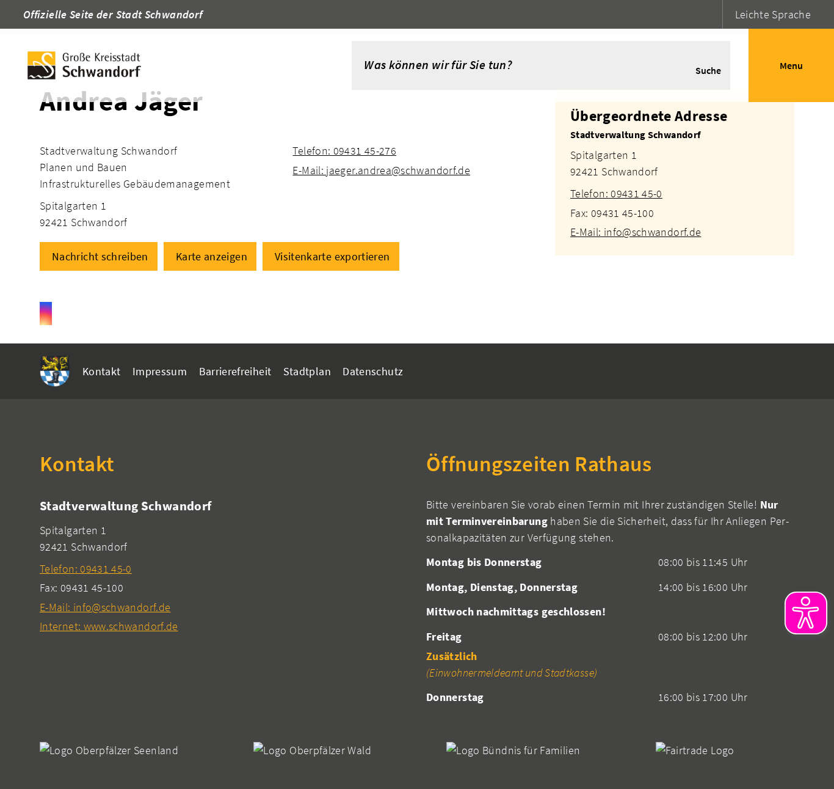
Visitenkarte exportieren (332, 256)
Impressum (159, 371)
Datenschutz (373, 371)
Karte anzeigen (211, 256)
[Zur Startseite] (157, 65)
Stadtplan (307, 371)
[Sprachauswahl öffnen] (711, 14)
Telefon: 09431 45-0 (616, 193)
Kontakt (101, 371)
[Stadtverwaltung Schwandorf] (674, 183)
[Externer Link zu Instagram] (46, 313)
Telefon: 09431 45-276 (344, 151)
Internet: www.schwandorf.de (109, 626)
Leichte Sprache (773, 14)
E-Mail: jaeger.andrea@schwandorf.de (381, 170)
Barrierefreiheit (235, 371)
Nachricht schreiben (100, 256)
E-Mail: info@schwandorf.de (635, 232)
